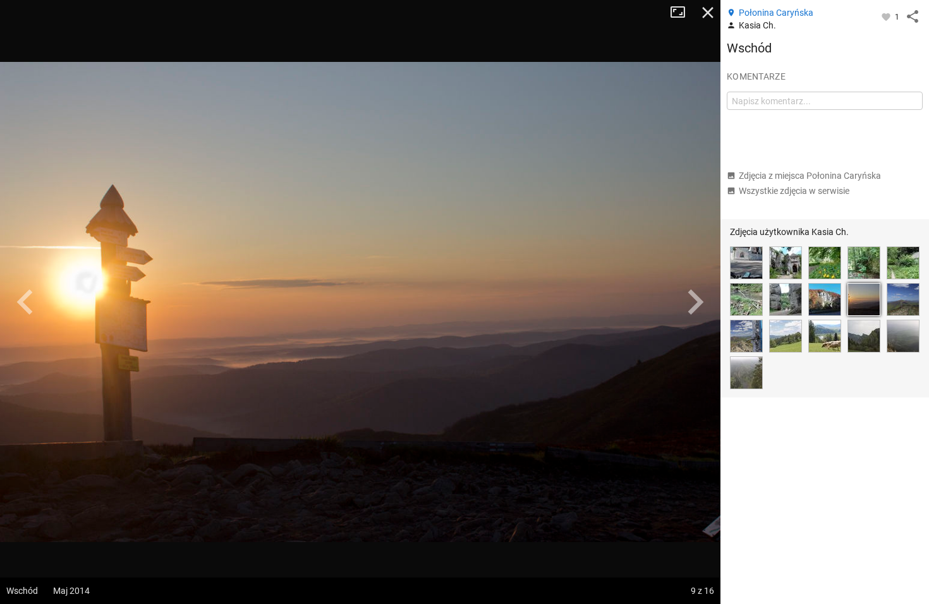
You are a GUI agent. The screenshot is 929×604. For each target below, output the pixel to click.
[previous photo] (25, 302)
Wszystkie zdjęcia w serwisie (794, 191)
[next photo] (695, 302)
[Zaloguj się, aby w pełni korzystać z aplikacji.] (887, 16)
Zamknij (707, 12)
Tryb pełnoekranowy (682, 12)
